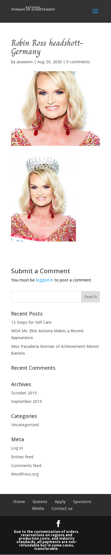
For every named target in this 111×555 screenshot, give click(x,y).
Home (19, 501)
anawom (25, 61)
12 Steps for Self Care (31, 322)
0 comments (78, 61)
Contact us (62, 508)
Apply (60, 501)
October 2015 (24, 393)
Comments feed (26, 465)
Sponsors (82, 501)
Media (38, 508)
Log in (17, 448)
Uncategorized (25, 424)
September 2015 (26, 401)
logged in (44, 280)
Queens (39, 501)
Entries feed (22, 456)
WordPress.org (25, 474)
